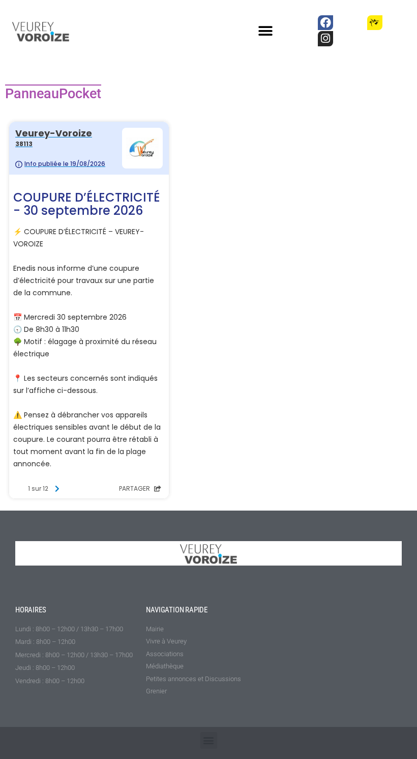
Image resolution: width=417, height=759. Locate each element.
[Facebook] (325, 22)
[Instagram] (325, 38)
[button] (265, 31)
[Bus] (350, 22)
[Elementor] (399, 22)
